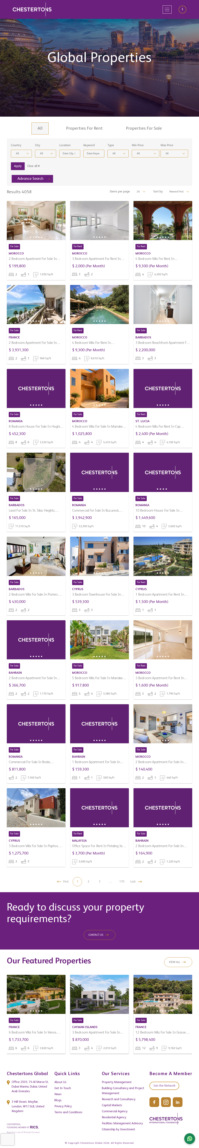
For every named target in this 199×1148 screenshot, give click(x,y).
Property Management (117, 1082)
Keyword (89, 145)
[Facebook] (154, 1102)
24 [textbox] (138, 191)
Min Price (138, 145)
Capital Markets (112, 1105)
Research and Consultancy (118, 1099)
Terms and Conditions (68, 1112)
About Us (60, 1082)
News (58, 1094)
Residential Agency (114, 1117)
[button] (30, 237)
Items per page (120, 191)
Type (110, 145)
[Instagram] (166, 1102)
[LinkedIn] (177, 1102)
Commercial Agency (114, 1111)
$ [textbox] (182, 9)
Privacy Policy (63, 1106)
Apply (18, 166)
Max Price (167, 145)
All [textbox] (17, 153)
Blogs (58, 1100)
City (37, 145)
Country (16, 145)
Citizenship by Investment (118, 1129)
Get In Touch (62, 1088)
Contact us (95, 935)
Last (133, 881)
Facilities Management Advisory (122, 1123)
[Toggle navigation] (167, 9)
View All (174, 962)
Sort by (158, 191)
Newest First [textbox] (176, 191)
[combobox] (184, 9)
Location (65, 145)
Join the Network (164, 1085)
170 (121, 881)
